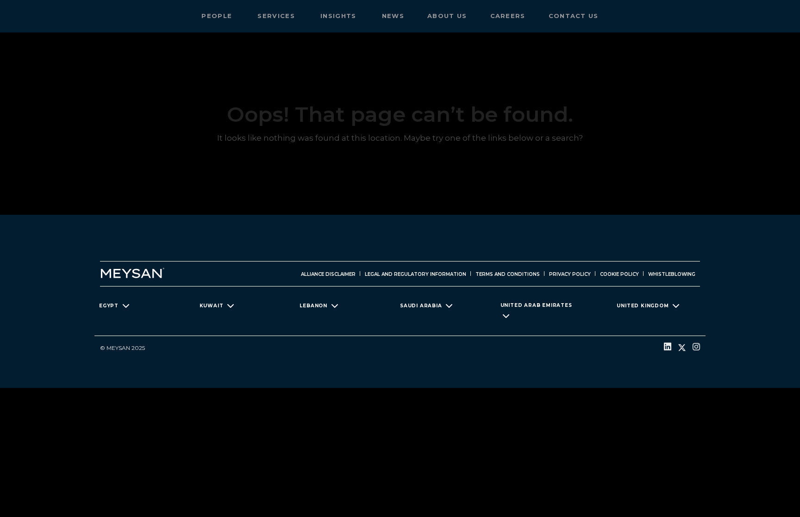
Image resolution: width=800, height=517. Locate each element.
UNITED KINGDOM (643, 306)
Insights (339, 15)
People (217, 15)
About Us (447, 15)
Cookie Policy (619, 274)
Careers (507, 15)
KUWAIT (212, 306)
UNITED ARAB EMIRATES (536, 305)
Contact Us (574, 15)
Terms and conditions (507, 274)
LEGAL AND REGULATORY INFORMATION (415, 274)
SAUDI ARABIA (421, 306)
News (393, 15)
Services (277, 15)
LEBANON (313, 306)
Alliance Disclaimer (328, 274)
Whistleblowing (671, 274)
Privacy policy (570, 274)
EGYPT (109, 306)
